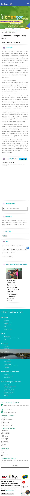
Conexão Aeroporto (8, 321)
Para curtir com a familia (6, 442)
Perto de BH (3, 444)
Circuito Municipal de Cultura (7, 425)
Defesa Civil (6, 351)
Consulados (6, 374)
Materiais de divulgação (9, 390)
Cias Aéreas (6, 367)
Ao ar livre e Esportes (5, 439)
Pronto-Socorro (7, 336)
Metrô (5, 326)
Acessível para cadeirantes (10, 245)
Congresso (10, 31)
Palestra (13, 252)
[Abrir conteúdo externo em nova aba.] (14, 159)
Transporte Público (8, 329)
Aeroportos (6, 320)
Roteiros (3, 445)
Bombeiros (6, 349)
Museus (2, 435)
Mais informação (10, 490)
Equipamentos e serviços (9, 389)
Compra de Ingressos (12, 208)
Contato (2, 452)
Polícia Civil (6, 348)
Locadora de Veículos (8, 359)
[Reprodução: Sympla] (15, 17)
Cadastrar (15, 465)
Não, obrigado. (10, 493)
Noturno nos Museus (5, 422)
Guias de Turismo (7, 364)
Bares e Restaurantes (5, 433)
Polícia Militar (6, 346)
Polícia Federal (7, 377)
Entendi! (3, 493)
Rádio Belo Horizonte (11, 412)
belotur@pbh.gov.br (7, 409)
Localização (17, 42)
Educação (6, 252)
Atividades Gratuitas (5, 432)
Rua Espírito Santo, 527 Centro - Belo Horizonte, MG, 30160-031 (15, 406)
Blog (2, 455)
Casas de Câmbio (7, 361)
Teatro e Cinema (4, 436)
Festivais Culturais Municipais (7, 419)
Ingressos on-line (22, 249)
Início (3, 42)
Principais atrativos (8, 393)
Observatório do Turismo (9, 392)
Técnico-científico (8, 256)
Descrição (9, 42)
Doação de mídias (7, 387)
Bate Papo (21, 245)
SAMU (5, 339)
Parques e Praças (4, 438)
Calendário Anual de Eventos (10, 386)
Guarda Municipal (7, 352)
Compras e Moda (4, 441)
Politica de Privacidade (25, 487)
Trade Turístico (7, 384)
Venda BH (6, 395)
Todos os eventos (4, 430)
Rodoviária (6, 323)
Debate (13, 249)
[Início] (7, 2)
